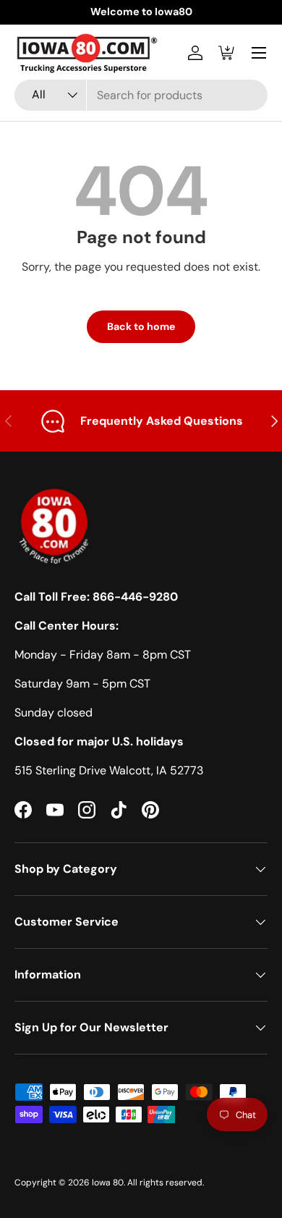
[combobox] (141, 95)
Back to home (141, 326)
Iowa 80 (108, 1182)
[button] (227, 53)
